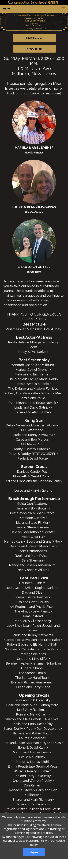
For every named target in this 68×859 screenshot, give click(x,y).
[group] (34, 22)
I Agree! (34, 852)
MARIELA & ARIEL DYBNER (34, 147)
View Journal (34, 48)
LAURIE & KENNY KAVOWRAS (34, 207)
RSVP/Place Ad (34, 38)
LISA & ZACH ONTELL (34, 267)
